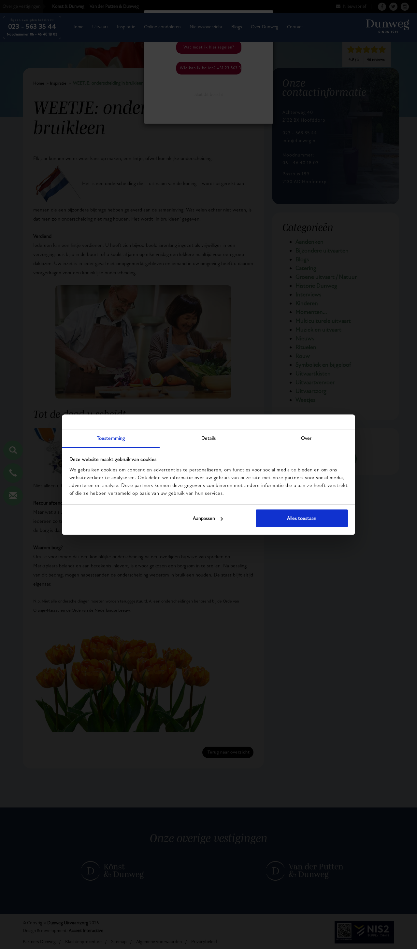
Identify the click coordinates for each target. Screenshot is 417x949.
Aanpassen (204, 518)
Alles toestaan (301, 518)
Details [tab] (208, 438)
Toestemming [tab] (111, 438)
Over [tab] (306, 438)
